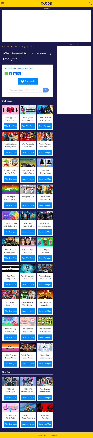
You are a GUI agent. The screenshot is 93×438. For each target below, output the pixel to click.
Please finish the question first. (19, 68)
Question (26, 47)
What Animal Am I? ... (14, 47)
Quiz (3, 47)
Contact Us (54, 435)
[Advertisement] (46, 26)
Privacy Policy (42, 435)
